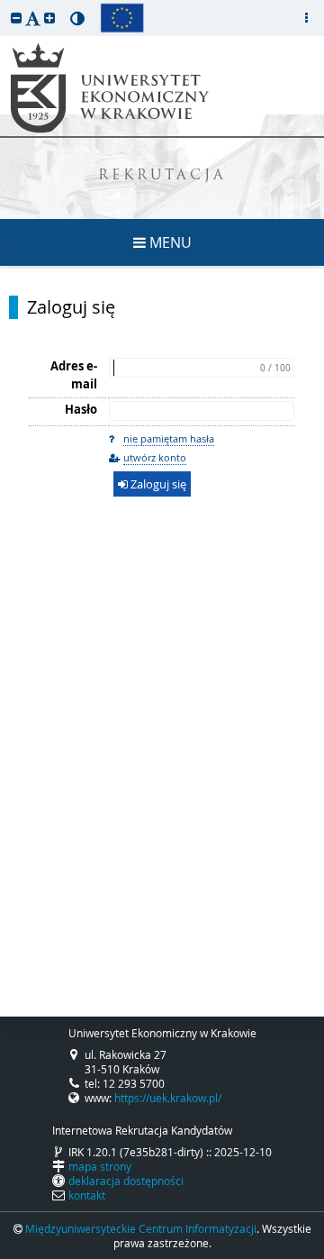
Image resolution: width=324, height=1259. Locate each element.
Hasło (81, 409)
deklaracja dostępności (126, 1180)
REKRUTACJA (162, 176)
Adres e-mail (73, 375)
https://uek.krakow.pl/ (167, 1097)
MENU (169, 242)
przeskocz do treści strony (4, 4)
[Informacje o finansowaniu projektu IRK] (121, 18)
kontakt (86, 1195)
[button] (16, 17)
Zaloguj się (71, 307)
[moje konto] (306, 18)
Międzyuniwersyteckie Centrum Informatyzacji (140, 1228)
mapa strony (99, 1166)
